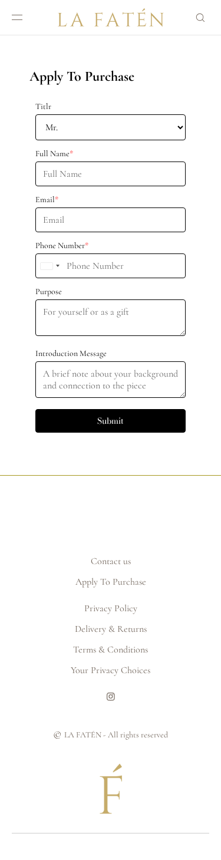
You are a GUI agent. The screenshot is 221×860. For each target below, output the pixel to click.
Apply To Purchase (110, 582)
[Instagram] (111, 702)
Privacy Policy (110, 608)
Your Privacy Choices (110, 670)
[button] (195, 17)
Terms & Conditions (110, 649)
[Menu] (26, 17)
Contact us (111, 561)
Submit (110, 420)
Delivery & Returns (111, 629)
